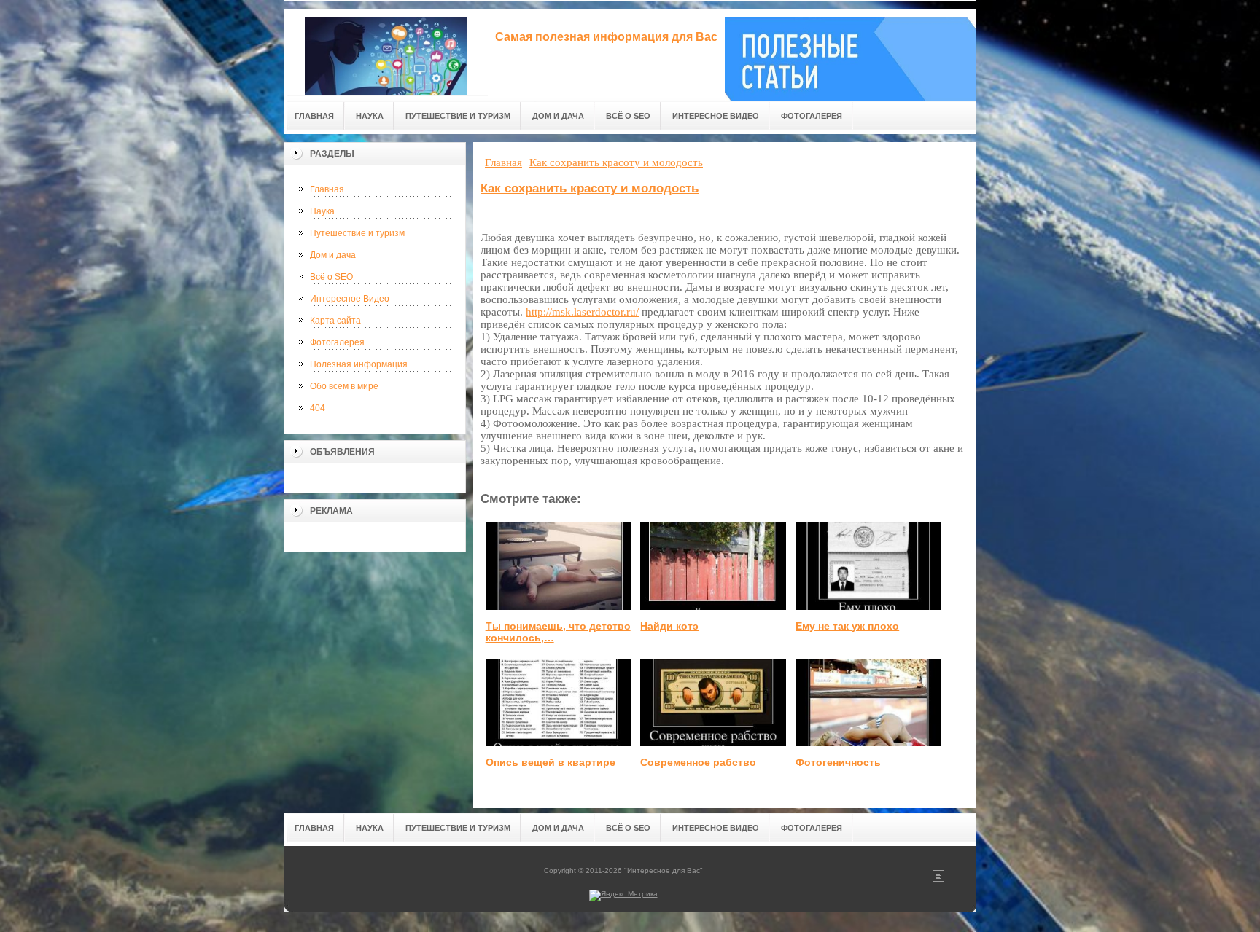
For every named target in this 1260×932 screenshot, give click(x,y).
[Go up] (938, 879)
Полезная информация (359, 364)
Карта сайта (335, 321)
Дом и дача (333, 255)
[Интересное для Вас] (386, 52)
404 (317, 408)
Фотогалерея (337, 342)
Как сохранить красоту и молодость (590, 188)
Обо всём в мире (344, 386)
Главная (327, 189)
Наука (322, 211)
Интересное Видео (349, 299)
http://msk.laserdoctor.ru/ (582, 312)
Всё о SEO (331, 277)
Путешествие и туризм (357, 233)
